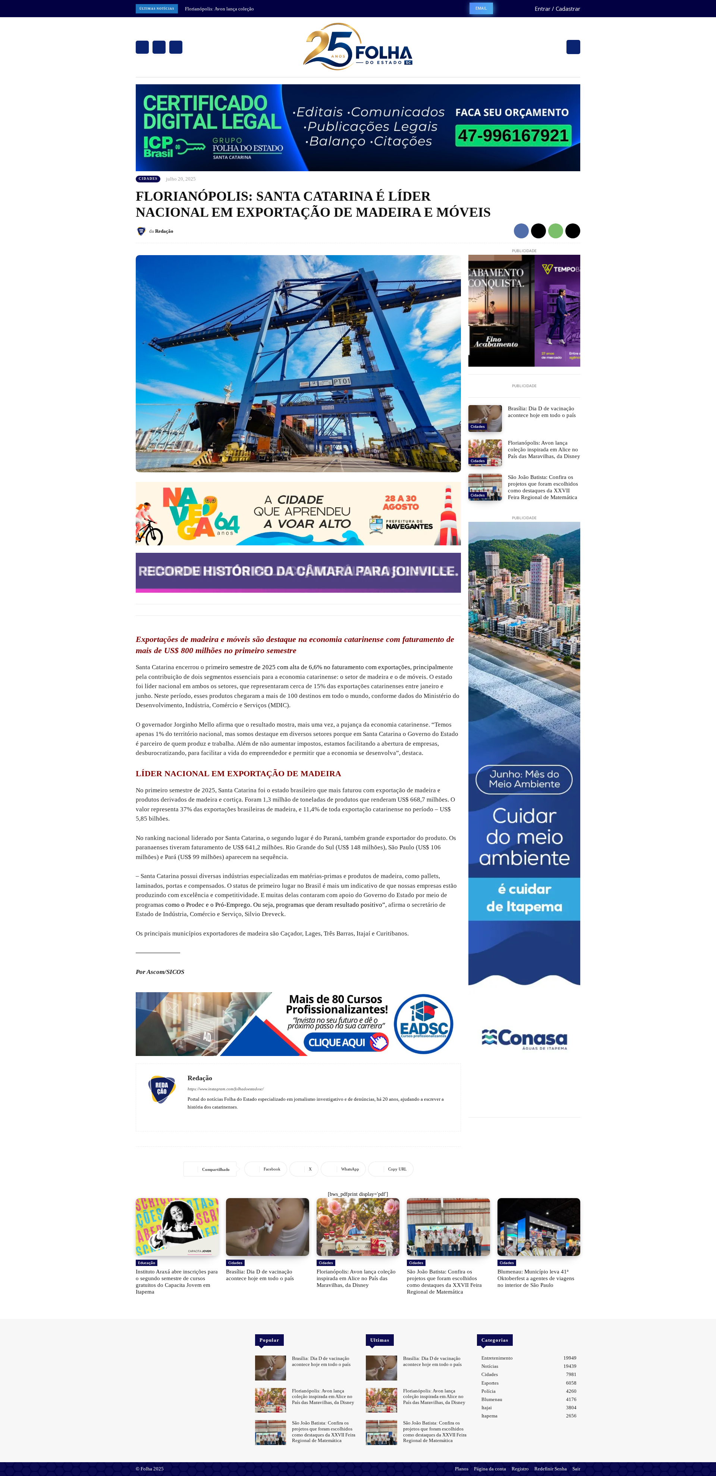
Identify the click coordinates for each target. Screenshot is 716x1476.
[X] (175, 47)
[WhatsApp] (555, 230)
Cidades (148, 179)
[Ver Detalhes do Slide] (298, 1024)
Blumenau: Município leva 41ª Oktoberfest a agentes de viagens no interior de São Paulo (535, 1278)
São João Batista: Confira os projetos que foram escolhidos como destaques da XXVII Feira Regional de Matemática (543, 487)
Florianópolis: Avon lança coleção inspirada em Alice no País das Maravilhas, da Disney (544, 449)
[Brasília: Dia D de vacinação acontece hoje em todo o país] (485, 418)
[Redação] (142, 231)
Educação (146, 1262)
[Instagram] (159, 47)
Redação (164, 231)
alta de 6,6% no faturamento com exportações (350, 667)
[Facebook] (142, 47)
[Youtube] (212, 1118)
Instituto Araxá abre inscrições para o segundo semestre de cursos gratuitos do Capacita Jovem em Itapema (177, 1282)
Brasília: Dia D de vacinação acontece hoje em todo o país (542, 411)
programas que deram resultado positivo (329, 904)
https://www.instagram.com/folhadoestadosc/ (226, 1089)
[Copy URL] (572, 230)
